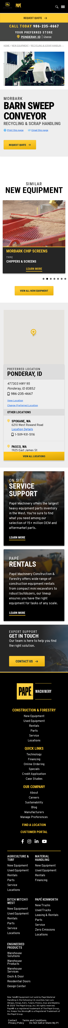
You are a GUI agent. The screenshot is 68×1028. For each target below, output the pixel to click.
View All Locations (34, 456)
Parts (34, 731)
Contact (12, 1020)
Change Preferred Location (22, 405)
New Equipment (20, 45)
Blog (34, 807)
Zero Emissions (45, 930)
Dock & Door (15, 976)
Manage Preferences (34, 817)
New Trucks (42, 905)
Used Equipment (34, 721)
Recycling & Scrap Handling (46, 45)
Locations (34, 740)
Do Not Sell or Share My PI (44, 1023)
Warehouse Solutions (14, 955)
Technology (34, 754)
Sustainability (34, 802)
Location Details (22, 429)
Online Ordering (34, 764)
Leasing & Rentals (46, 915)
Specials (34, 769)
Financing (34, 759)
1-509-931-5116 (25, 435)
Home (7, 45)
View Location (15, 400)
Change (47, 37)
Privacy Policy (16, 1023)
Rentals (34, 726)
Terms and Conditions (34, 1020)
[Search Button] (57, 8)
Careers (34, 798)
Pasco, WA (19, 446)
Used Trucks (43, 910)
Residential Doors (18, 981)
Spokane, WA (21, 421)
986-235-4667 (46, 26)
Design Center (16, 986)
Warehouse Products (14, 962)
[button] (34, 18)
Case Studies (34, 779)
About (34, 793)
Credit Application (34, 774)
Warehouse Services (14, 970)
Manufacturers (34, 812)
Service (34, 736)
